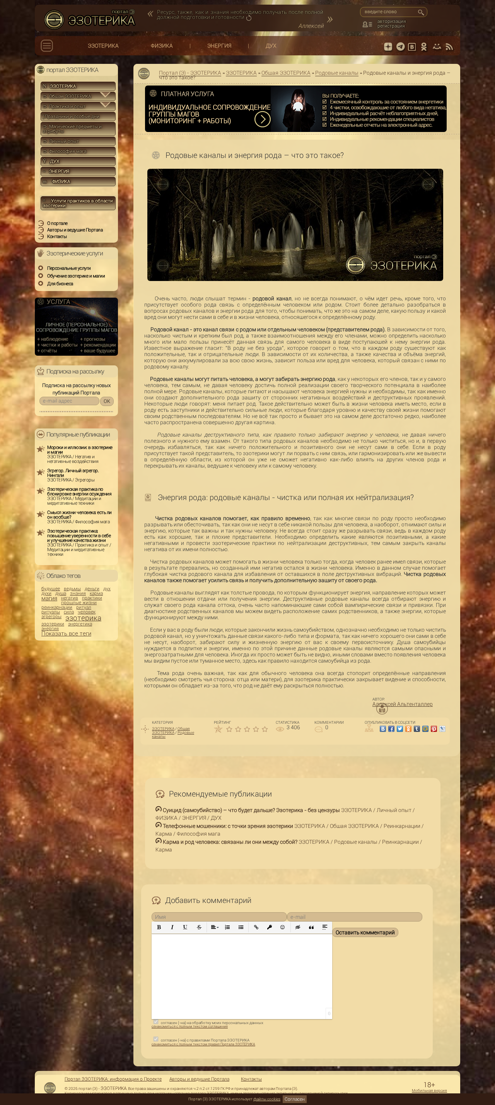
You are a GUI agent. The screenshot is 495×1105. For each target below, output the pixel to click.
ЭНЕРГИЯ (219, 45)
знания (78, 593)
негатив (69, 598)
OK (107, 401)
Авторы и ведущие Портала (199, 1079)
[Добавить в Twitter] (400, 729)
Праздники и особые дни (71, 116)
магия (49, 598)
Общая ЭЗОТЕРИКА (286, 73)
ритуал (83, 607)
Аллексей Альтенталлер (402, 704)
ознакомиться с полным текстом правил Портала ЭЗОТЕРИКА (203, 1044)
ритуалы (50, 612)
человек (87, 612)
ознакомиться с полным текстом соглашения (190, 1026)
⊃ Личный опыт (61, 141)
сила (69, 612)
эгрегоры (51, 616)
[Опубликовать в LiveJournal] (442, 729)
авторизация (391, 21)
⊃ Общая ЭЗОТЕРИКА (67, 96)
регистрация (391, 26)
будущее (50, 588)
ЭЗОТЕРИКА (103, 45)
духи (46, 593)
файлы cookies (266, 1099)
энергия (50, 628)
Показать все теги (66, 634)
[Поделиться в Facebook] (391, 729)
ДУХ (271, 45)
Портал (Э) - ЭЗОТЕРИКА (190, 73)
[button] (159, 928)
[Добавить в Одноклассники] (408, 729)
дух (107, 588)
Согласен (295, 1099)
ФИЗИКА (162, 45)
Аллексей (310, 25)
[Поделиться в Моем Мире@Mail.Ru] (425, 729)
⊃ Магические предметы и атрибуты (72, 129)
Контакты (251, 1079)
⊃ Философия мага (64, 151)
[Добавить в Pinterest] (434, 729)
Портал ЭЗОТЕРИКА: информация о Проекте (113, 1079)
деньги (92, 588)
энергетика (80, 624)
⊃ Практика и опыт (64, 106)
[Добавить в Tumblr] (417, 729)
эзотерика (83, 618)
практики (92, 598)
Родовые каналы (336, 73)
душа (60, 593)
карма (96, 593)
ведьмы (72, 588)
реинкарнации (56, 607)
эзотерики (52, 624)
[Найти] (421, 12)
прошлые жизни (79, 602)
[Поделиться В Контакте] (383, 729)
